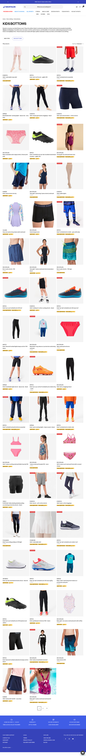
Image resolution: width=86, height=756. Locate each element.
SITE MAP (5, 742)
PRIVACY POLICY (27, 740)
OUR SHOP (5, 740)
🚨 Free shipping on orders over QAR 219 (43, 1)
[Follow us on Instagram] (69, 739)
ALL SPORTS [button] (30, 11)
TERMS (25, 738)
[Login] (79, 6)
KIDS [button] (48, 14)
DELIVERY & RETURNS (29, 742)
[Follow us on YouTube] (73, 739)
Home (4, 19)
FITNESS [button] (38, 11)
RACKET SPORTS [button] (76, 11)
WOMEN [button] (43, 14)
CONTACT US (6, 738)
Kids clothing (10, 19)
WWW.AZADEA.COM (49, 740)
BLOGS (45, 742)
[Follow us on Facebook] (65, 739)
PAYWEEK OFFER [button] (7, 11)
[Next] (47, 708)
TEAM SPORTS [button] (65, 11)
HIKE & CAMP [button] (45, 11)
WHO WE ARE (47, 738)
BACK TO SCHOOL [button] (19, 11)
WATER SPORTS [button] (55, 11)
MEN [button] (37, 14)
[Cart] (82, 6)
